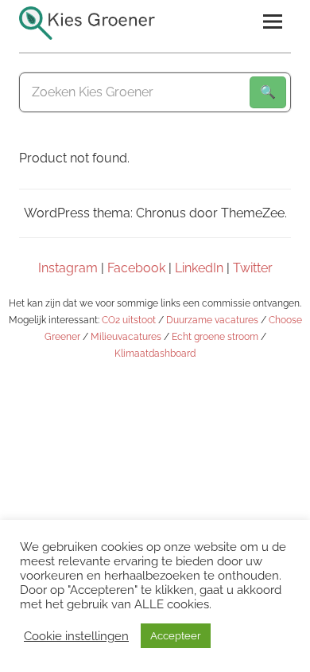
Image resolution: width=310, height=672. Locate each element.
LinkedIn (199, 267)
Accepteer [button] (175, 636)
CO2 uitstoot (129, 320)
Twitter (253, 267)
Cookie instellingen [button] (76, 636)
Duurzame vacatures (212, 320)
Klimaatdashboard (155, 353)
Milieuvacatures (126, 336)
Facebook (136, 267)
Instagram (68, 267)
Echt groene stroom (215, 336)
